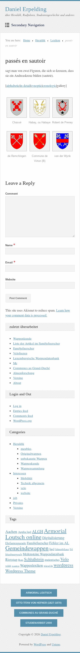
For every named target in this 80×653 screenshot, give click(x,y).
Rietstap (11, 559)
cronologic (49, 85)
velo (23, 488)
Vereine (18, 378)
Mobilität (26, 478)
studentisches (52, 560)
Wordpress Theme (20, 571)
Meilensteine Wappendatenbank (43, 554)
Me (15, 363)
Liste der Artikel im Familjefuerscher (36, 343)
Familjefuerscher (23, 348)
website (25, 493)
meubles (26, 449)
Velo (64, 559)
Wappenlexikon (31, 565)
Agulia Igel (24, 532)
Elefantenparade (15, 543)
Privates (18, 503)
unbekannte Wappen (34, 458)
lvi (71, 549)
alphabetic (12, 85)
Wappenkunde (22, 338)
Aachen (11, 531)
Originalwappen (31, 453)
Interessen (19, 473)
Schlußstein (34, 559)
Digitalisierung (53, 537)
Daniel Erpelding (26, 9)
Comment (11, 193)
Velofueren (20, 353)
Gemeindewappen (27, 548)
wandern (15, 566)
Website (10, 279)
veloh (8, 566)
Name (10, 245)
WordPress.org (22, 420)
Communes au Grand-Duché (31, 368)
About (17, 383)
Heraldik (40, 40)
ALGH (37, 531)
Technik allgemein (32, 483)
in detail (25, 85)
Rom (20, 560)
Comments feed (23, 416)
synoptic (36, 85)
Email (10, 262)
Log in (17, 406)
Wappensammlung (33, 468)
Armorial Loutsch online (35, 534)
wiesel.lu (48, 566)
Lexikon (55, 40)
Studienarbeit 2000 (38, 622)
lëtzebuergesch (13, 554)
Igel (51, 549)
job (15, 498)
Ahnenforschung (23, 373)
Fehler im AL (59, 542)
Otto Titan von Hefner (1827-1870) (39, 602)
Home (26, 40)
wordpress (63, 565)
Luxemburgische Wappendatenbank (36, 358)
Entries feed (20, 411)
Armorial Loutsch (39, 592)
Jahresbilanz (62, 549)
